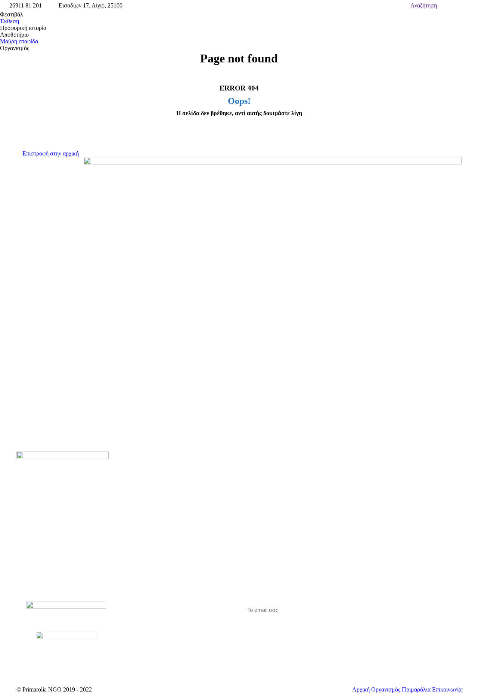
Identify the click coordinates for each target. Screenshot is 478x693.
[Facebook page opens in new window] (137, 627)
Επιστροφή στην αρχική (50, 153)
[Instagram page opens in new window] (160, 627)
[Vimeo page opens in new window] (148, 627)
